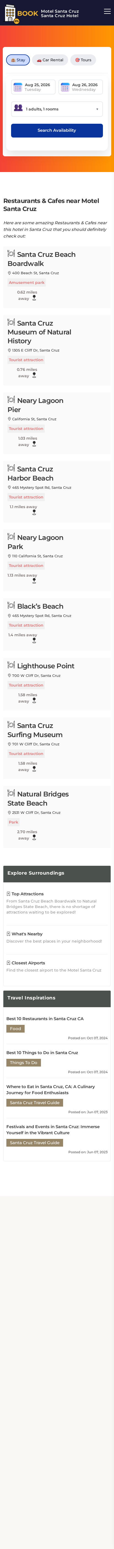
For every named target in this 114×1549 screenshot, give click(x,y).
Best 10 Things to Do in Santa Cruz (42, 1052)
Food (15, 1028)
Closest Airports (28, 962)
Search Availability (57, 130)
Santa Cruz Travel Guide (34, 1102)
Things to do (23, 1062)
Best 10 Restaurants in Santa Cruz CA (45, 1018)
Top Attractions (27, 893)
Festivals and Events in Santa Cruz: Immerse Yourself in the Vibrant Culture (53, 1129)
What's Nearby (27, 933)
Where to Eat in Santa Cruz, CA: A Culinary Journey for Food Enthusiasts (50, 1089)
